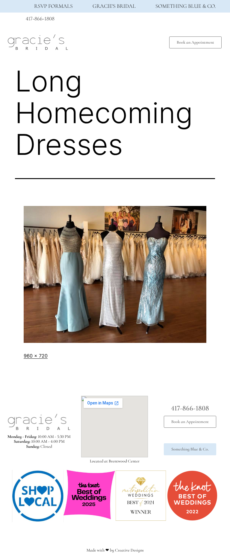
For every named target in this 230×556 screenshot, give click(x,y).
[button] (119, 41)
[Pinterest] (202, 20)
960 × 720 (36, 356)
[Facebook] (179, 20)
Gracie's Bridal (114, 6)
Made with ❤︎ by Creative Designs (115, 550)
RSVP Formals (53, 6)
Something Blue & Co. (185, 6)
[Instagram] (191, 20)
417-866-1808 (40, 18)
